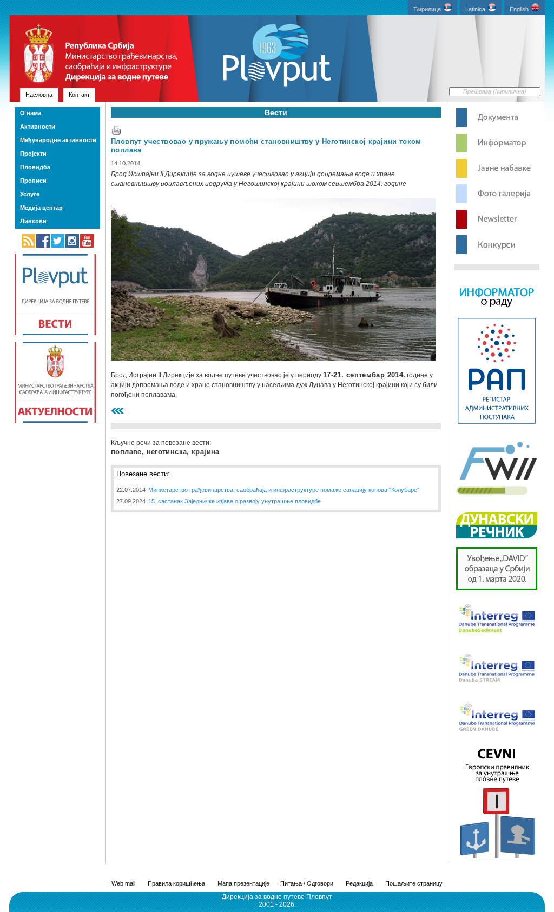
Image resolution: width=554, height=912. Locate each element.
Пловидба (35, 167)
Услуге (29, 194)
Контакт (79, 94)
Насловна (38, 94)
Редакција (359, 883)
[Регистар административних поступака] (496, 423)
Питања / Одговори (306, 883)
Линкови (33, 221)
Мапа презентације (243, 883)
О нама (30, 113)
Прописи (33, 180)
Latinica (475, 9)
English (519, 9)
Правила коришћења (176, 883)
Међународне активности (58, 140)
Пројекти (33, 153)
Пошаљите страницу (414, 883)
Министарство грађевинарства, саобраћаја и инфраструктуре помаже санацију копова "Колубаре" (283, 490)
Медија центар (41, 207)
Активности (37, 126)
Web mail (123, 883)
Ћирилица (427, 9)
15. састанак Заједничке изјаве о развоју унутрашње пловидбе (234, 501)
